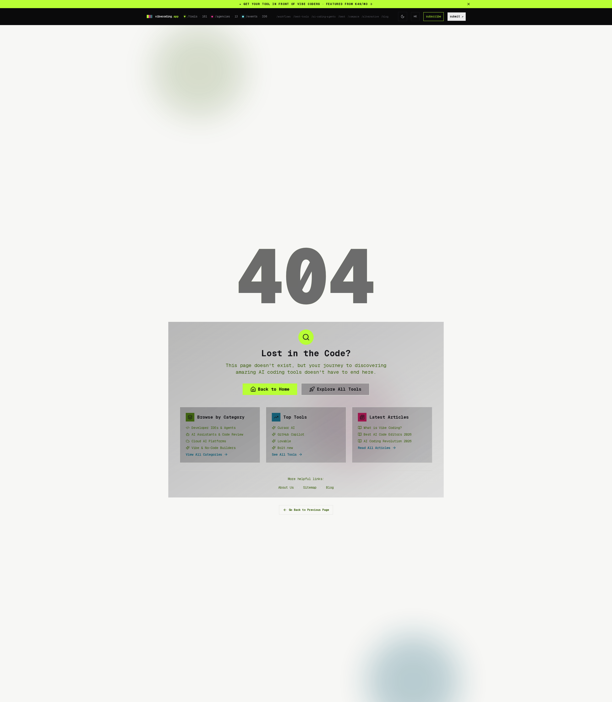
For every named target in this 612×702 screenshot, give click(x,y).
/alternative (370, 16)
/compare (353, 16)
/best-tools (301, 16)
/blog (384, 16)
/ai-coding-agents (323, 16)
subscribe (433, 16)
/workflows (283, 16)
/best (341, 16)
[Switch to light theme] (402, 16)
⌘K (415, 16)
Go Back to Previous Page (309, 510)
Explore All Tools (339, 389)
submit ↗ (456, 16)
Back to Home (274, 389)
